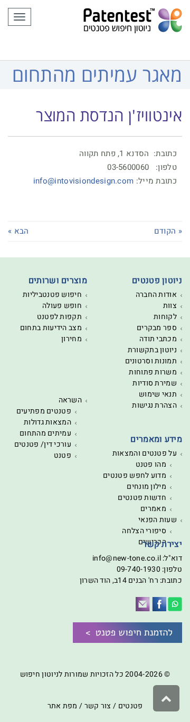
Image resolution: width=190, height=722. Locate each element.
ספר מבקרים (157, 327)
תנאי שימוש (158, 394)
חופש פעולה (62, 305)
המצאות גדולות (47, 422)
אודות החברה (156, 294)
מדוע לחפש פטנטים (134, 475)
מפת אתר (63, 705)
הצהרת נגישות (154, 405)
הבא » (18, 231)
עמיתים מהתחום (45, 433)
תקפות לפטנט (59, 316)
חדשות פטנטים (142, 497)
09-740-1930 (138, 569)
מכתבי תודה (158, 338)
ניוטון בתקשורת (152, 349)
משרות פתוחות (153, 372)
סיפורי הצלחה (144, 530)
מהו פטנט (151, 464)
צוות (170, 305)
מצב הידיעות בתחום (51, 327)
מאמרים (153, 508)
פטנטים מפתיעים (43, 411)
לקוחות (165, 316)
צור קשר (97, 705)
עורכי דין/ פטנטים (42, 444)
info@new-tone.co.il (126, 558)
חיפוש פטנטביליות (52, 294)
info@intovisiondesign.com (83, 181)
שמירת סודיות (154, 383)
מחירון (71, 338)
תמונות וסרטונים (151, 361)
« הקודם (168, 231)
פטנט (62, 455)
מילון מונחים (146, 486)
